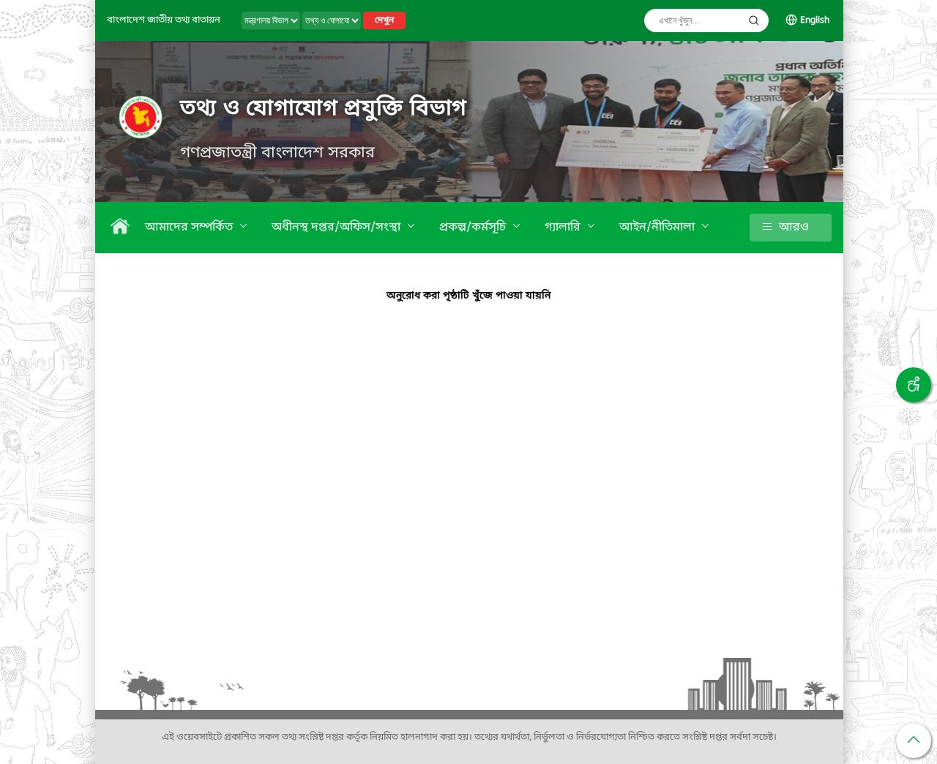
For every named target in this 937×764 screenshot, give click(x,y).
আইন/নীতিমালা (658, 228)
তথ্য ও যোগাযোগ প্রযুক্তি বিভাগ (323, 109)
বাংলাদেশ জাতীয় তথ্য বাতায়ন (163, 20)
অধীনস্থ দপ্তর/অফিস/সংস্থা (337, 228)
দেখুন (384, 20)
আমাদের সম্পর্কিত (190, 228)
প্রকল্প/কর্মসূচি (474, 228)
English (814, 20)
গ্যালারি (564, 228)
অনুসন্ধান (754, 20)
